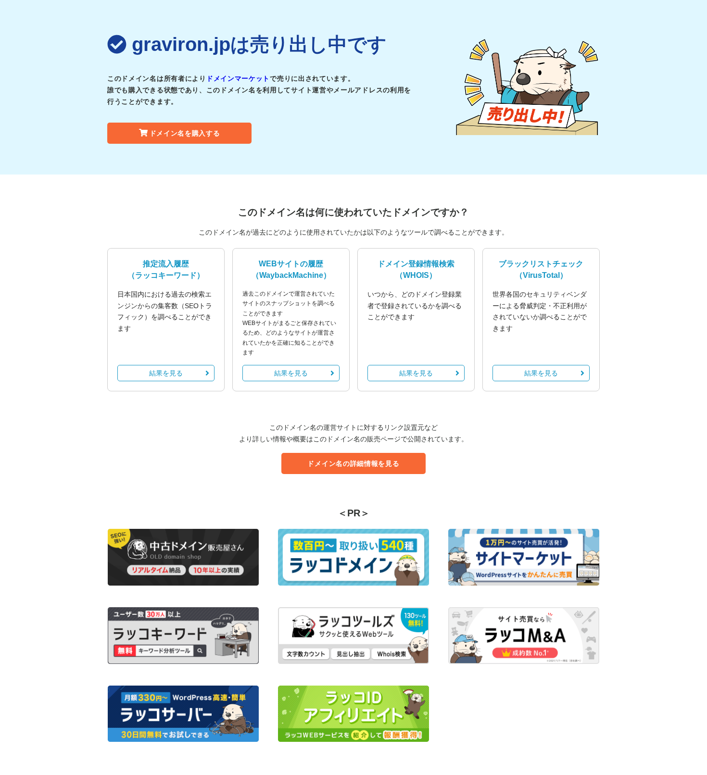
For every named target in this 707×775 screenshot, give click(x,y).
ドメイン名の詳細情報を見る (353, 463)
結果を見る (166, 373)
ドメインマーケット (238, 78)
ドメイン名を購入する (185, 133)
